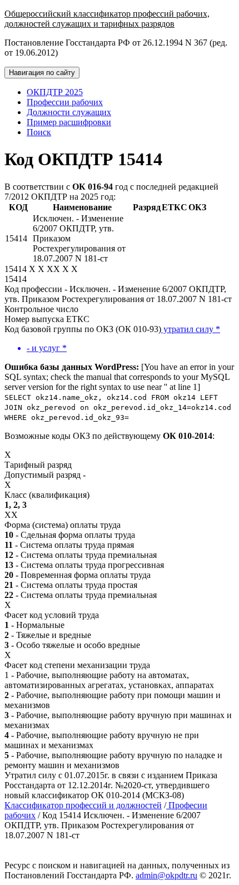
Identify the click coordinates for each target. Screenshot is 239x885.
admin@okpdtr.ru (166, 875)
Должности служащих (69, 112)
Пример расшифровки (69, 122)
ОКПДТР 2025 (55, 92)
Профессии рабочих (65, 102)
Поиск (39, 132)
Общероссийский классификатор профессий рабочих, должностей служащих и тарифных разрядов (107, 18)
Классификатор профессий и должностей (83, 805)
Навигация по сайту (42, 72)
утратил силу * (190, 329)
